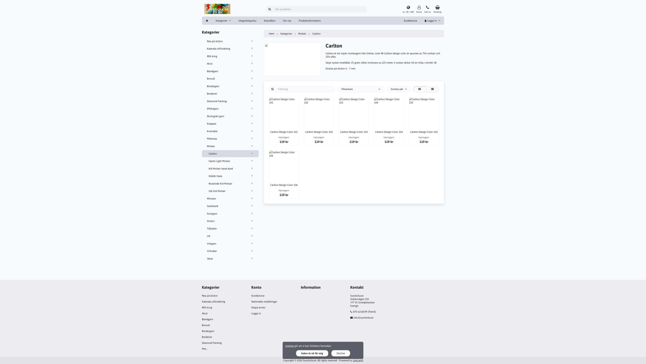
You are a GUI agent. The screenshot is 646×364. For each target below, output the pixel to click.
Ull (208, 236)
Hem (271, 33)
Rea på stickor (215, 41)
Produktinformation (310, 20)
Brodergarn (213, 86)
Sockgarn (212, 213)
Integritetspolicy (247, 20)
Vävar (210, 258)
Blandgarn (212, 71)
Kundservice (410, 20)
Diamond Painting (217, 101)
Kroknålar (212, 131)
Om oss (287, 20)
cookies (289, 345)
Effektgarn (212, 108)
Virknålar (212, 251)
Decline (341, 353)
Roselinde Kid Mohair (220, 183)
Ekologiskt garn (215, 116)
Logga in (431, 20)
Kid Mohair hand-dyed (221, 168)
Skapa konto (258, 307)
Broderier (212, 93)
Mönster (211, 198)
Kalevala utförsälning (218, 48)
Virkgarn (211, 243)
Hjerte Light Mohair (219, 161)
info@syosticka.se (363, 317)
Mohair (211, 146)
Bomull (211, 78)
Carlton (213, 153)
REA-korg (212, 56)
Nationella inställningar (264, 301)
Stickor (211, 221)
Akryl (209, 63)
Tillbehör (212, 228)
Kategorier (221, 20)
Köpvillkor (269, 20)
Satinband (212, 206)
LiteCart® (358, 360)
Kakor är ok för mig (312, 353)
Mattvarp (212, 138)
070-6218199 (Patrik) (364, 311)
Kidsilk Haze (215, 176)
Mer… (205, 348)
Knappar (211, 123)
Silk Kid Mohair (217, 191)
